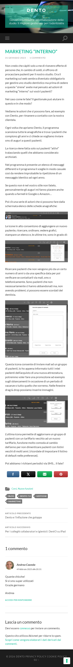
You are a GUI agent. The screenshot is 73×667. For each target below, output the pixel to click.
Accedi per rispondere (18, 600)
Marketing (14, 501)
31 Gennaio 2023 (15, 57)
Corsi (14, 488)
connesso (24, 628)
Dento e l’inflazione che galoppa (23, 515)
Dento (36, 10)
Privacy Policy (36, 656)
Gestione (41, 496)
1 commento (38, 57)
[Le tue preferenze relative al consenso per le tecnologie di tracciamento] (66, 660)
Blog (11, 496)
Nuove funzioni (25, 488)
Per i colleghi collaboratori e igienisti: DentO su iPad (35, 529)
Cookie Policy (57, 656)
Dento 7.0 (25, 496)
